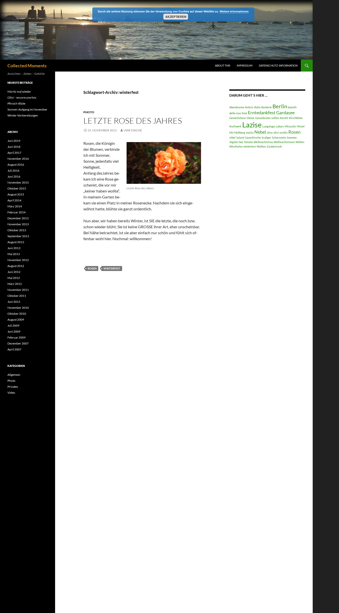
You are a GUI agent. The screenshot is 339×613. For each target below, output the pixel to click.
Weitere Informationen (234, 11)
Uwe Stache (133, 130)
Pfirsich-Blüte (16, 103)
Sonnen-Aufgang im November (27, 109)
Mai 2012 (13, 278)
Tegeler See (236, 142)
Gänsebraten (263, 117)
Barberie (266, 107)
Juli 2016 (13, 170)
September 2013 (18, 236)
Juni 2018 (13, 147)
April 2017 (14, 152)
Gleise (250, 117)
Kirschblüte (296, 117)
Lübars (280, 126)
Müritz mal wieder (19, 91)
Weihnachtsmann (284, 142)
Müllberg (239, 132)
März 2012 (14, 284)
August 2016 (15, 164)
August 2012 (15, 266)
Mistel (301, 126)
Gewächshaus (237, 117)
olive (270, 132)
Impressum (244, 65)
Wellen (300, 142)
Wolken (261, 146)
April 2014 (14, 200)
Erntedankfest (261, 112)
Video (11, 392)
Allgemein (13, 375)
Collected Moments (27, 65)
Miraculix (290, 126)
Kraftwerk (235, 126)
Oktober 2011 (16, 296)
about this (222, 65)
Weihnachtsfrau (263, 142)
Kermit (284, 117)
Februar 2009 (16, 337)
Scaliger (266, 137)
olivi (276, 132)
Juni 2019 (13, 141)
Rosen (92, 268)
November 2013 (18, 224)
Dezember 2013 (18, 218)
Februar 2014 (16, 212)
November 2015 (18, 182)
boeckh (292, 107)
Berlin (279, 106)
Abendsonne (236, 107)
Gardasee (285, 112)
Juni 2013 (13, 248)
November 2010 (18, 307)
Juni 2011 (13, 302)
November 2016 (18, 158)
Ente (244, 113)
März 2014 (14, 206)
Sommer (292, 137)
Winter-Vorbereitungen (22, 115)
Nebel (260, 132)
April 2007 (14, 349)
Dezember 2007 (18, 343)
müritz (250, 132)
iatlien (275, 117)
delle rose (235, 113)
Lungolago (268, 126)
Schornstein (279, 137)
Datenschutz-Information (278, 65)
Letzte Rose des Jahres (132, 120)
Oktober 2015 (16, 188)
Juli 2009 (13, 325)
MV (231, 132)
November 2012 (18, 260)
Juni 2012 (13, 272)
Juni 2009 (13, 331)
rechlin (283, 132)
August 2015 (15, 194)
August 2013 (15, 242)
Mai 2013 (13, 254)
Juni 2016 (13, 176)
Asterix (249, 107)
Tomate (248, 142)
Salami (240, 137)
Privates (12, 386)
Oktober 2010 (16, 313)
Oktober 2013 (16, 230)
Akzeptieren (175, 16)
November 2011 (18, 290)
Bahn (257, 107)
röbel (232, 137)
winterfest (111, 268)
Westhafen (236, 146)
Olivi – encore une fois (21, 97)
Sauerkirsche (253, 137)
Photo (88, 112)
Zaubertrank (274, 146)
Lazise (252, 124)
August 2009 (15, 319)
